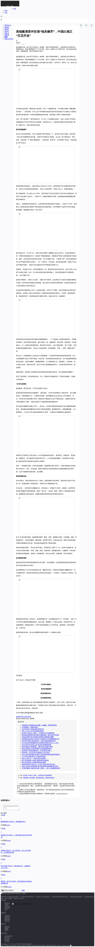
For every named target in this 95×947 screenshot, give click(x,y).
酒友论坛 (8, 39)
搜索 (23, 890)
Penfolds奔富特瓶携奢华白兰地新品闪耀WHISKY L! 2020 (40, 743)
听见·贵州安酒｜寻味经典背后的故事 (34, 762)
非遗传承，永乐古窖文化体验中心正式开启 (36, 752)
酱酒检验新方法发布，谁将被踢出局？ (13, 821)
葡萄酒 (6, 35)
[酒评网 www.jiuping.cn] (1, 16)
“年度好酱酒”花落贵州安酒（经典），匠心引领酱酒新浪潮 (41, 768)
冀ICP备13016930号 (27, 944)
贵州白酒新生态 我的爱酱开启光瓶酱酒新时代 (37, 748)
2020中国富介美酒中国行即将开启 (33, 729)
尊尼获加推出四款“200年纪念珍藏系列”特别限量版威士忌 (40, 739)
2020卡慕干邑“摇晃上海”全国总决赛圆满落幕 (36, 744)
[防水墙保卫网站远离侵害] (71, 945)
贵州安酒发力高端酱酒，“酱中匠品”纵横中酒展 (37, 746)
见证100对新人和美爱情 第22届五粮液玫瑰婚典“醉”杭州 (40, 766)
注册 (11, 6)
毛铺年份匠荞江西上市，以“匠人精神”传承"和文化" (38, 764)
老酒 (5, 37)
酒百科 (6, 31)
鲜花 (17, 716)
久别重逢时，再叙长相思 (30, 727)
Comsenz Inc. (5, 944)
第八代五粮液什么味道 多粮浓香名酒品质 (35, 760)
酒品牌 (6, 27)
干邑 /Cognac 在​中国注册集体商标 (33, 731)
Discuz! (15, 944)
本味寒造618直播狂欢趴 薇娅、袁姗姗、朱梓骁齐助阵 (39, 725)
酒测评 (6, 29)
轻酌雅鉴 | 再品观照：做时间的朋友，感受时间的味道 (38, 777)
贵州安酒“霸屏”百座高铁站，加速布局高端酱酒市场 (39, 741)
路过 (26, 716)
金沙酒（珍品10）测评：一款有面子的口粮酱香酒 (38, 733)
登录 (7, 6)
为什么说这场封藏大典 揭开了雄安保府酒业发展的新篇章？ (41, 754)
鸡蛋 (29, 716)
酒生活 (6, 33)
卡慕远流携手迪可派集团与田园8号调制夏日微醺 (38, 737)
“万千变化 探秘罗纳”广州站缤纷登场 (34, 756)
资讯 (5, 10)
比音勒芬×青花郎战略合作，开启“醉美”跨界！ (37, 750)
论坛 (5, 12)
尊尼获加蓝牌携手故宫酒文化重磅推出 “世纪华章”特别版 (40, 735)
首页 (14, 8)
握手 (20, 716)
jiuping (18, 42)
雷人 (23, 716)
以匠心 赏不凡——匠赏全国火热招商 (34, 758)
